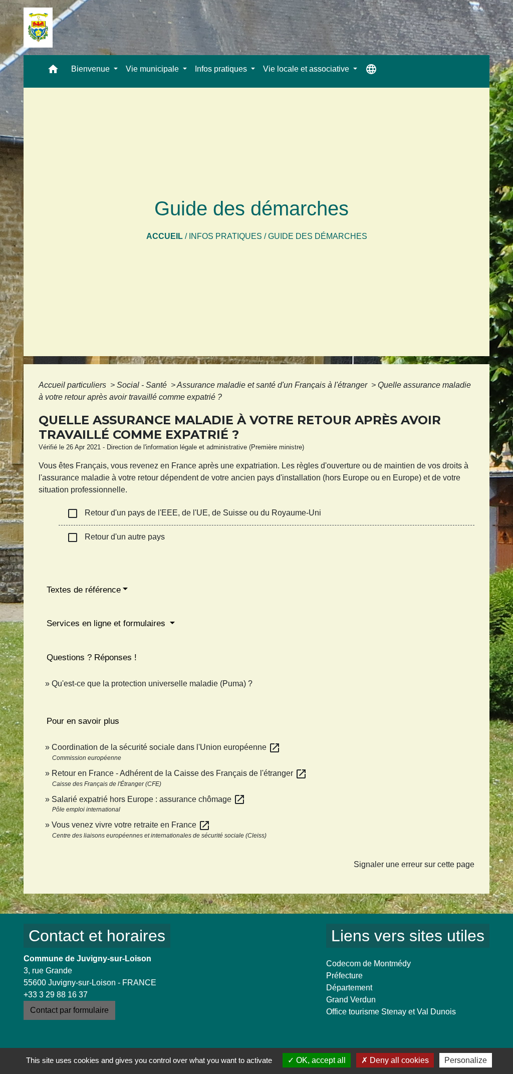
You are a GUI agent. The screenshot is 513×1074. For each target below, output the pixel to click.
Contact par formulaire (69, 1010)
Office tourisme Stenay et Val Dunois (391, 1011)
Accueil (164, 236)
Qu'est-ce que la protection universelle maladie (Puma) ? (152, 683)
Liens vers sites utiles (407, 936)
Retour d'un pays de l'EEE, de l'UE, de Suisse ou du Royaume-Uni (194, 513)
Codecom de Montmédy (368, 963)
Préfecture (344, 975)
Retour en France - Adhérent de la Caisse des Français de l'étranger (179, 773)
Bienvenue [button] (91, 69)
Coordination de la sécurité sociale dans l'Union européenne (166, 747)
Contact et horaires (97, 936)
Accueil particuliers (73, 385)
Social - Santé (143, 385)
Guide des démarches (317, 236)
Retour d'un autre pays (116, 537)
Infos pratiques (225, 236)
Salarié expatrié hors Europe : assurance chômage (148, 799)
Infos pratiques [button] (222, 69)
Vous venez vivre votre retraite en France (131, 825)
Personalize (465, 1060)
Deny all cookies (398, 1060)
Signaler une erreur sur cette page (414, 864)
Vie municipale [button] (153, 69)
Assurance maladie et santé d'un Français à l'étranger (273, 385)
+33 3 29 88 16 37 (56, 994)
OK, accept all (320, 1060)
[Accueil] (38, 27)
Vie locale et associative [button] (307, 69)
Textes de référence (84, 590)
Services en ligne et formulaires (107, 623)
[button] (53, 71)
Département (349, 987)
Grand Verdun (351, 999)
